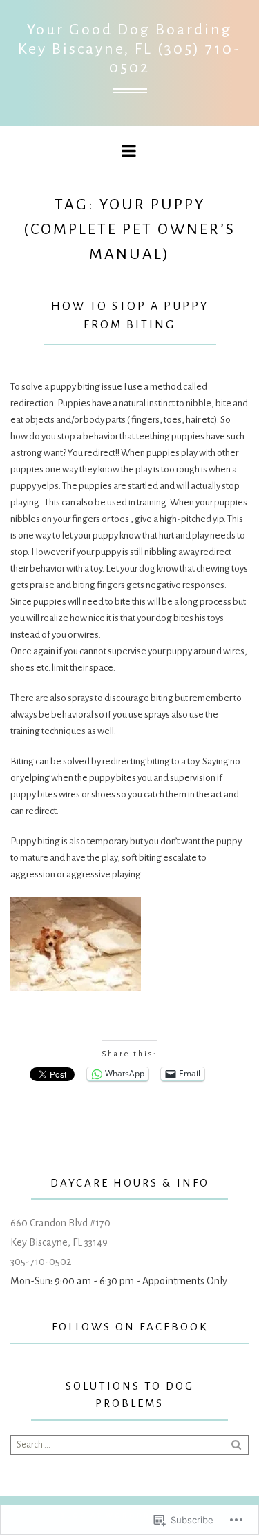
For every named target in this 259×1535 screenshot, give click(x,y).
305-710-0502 (40, 1261)
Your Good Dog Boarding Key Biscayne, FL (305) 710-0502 (129, 48)
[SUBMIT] (237, 1445)
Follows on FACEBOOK (130, 1327)
